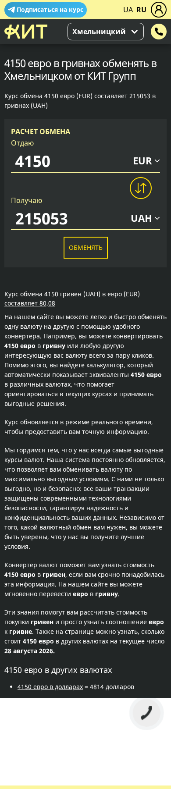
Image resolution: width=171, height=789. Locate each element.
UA (128, 9)
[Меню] (159, 10)
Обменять (86, 247)
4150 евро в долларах (50, 686)
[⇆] (140, 188)
